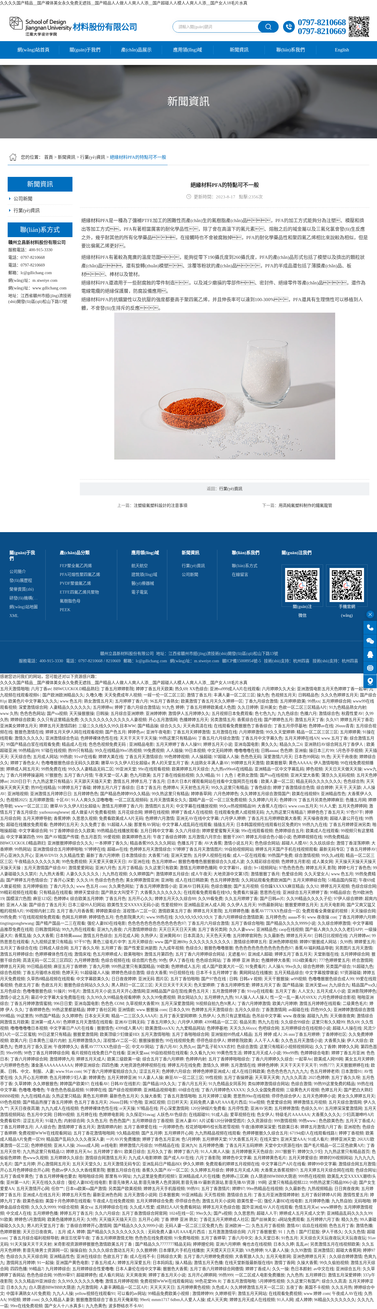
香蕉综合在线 (249, 720)
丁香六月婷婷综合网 (28, 1059)
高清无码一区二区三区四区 (47, 960)
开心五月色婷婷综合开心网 (24, 1170)
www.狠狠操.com (151, 1010)
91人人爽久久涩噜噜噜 (92, 800)
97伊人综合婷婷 (348, 898)
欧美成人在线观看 (322, 831)
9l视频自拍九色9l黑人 (215, 1003)
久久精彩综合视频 (262, 861)
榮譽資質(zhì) (21, 589)
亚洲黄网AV (170, 935)
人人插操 (174, 750)
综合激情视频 (307, 855)
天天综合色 (20, 757)
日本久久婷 (283, 1244)
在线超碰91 (199, 1114)
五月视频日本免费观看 (232, 713)
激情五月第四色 (158, 954)
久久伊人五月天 (241, 905)
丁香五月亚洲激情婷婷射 (276, 1195)
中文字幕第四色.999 (24, 837)
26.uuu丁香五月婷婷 (301, 1034)
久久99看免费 (210, 898)
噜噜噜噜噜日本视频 (28, 1028)
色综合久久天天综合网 (26, 1256)
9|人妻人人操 (277, 1250)
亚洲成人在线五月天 (41, 1195)
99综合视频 (68, 1207)
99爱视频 (111, 837)
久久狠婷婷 (146, 1250)
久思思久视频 (84, 818)
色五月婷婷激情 (224, 880)
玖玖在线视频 (314, 1225)
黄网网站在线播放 (255, 973)
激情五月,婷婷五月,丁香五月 (139, 781)
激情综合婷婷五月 (250, 942)
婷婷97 (238, 1188)
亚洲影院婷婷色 (361, 991)
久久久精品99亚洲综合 (35, 1281)
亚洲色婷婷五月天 (310, 1256)
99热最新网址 (270, 905)
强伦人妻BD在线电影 (106, 923)
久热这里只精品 (66, 1096)
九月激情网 (87, 1287)
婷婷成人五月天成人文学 (302, 1213)
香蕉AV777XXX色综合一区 (275, 911)
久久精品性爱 (71, 855)
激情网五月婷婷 (20, 1263)
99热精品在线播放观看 (117, 831)
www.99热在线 (159, 917)
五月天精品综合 (288, 973)
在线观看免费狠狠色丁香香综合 (243, 726)
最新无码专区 (331, 849)
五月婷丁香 (111, 948)
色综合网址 (365, 1170)
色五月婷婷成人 (107, 954)
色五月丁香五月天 (90, 1102)
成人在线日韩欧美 (191, 880)
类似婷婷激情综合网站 (268, 1084)
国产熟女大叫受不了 (119, 892)
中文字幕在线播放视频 (196, 806)
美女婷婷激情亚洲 (142, 880)
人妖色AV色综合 (172, 1114)
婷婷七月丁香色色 (354, 868)
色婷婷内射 (196, 1059)
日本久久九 (16, 1287)
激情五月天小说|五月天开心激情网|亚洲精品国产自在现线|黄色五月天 (146, 991)
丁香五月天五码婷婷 (243, 1145)
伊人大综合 (357, 1040)
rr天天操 (127, 1108)
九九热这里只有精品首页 (347, 1151)
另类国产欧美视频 (124, 1188)
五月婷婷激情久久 (84, 1040)
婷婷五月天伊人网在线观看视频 (74, 732)
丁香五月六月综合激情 (218, 738)
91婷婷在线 (96, 1090)
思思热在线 (270, 892)
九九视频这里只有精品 (51, 942)
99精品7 (36, 1269)
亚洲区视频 (154, 1102)
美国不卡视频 (317, 1287)
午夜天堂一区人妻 (111, 775)
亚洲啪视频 (17, 794)
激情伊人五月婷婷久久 (188, 713)
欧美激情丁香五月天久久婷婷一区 (212, 701)
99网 (262, 1182)
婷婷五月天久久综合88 (175, 898)
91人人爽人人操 (215, 1151)
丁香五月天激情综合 (143, 757)
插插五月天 (224, 824)
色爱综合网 (292, 874)
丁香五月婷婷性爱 (232, 985)
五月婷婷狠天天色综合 (252, 1151)
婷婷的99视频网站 (335, 1158)
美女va (86, 1207)
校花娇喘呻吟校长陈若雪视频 (212, 1127)
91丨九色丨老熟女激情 (237, 775)
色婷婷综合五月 (289, 831)
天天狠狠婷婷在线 (352, 1065)
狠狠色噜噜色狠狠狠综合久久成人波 (211, 861)
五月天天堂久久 (86, 1164)
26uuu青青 (344, 726)
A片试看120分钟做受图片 (222, 1121)
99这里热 (24, 1016)
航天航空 (139, 566)
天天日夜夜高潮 (24, 1108)
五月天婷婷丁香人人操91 (178, 744)
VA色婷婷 (254, 1250)
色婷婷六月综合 (176, 1071)
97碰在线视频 (53, 750)
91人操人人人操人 (251, 997)
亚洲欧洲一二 (237, 1225)
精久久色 (349, 1219)
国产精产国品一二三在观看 (60, 923)
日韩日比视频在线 (330, 935)
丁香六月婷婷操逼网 (24, 775)
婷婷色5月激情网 (29, 1219)
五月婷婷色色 (85, 794)
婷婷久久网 (348, 1047)
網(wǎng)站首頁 (33, 49)
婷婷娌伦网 (203, 1244)
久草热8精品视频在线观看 (50, 979)
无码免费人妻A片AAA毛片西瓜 (218, 1102)
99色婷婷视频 (176, 757)
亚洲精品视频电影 (159, 1090)
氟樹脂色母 (70, 601)
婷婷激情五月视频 (309, 1102)
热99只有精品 (80, 750)
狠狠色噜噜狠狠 (218, 948)
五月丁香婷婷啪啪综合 (228, 1059)
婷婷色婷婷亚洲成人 (211, 1071)
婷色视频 (314, 769)
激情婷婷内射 (109, 1127)
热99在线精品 (43, 787)
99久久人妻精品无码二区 (90, 769)
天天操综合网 (363, 911)
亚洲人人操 (16, 905)
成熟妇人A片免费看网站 (178, 1207)
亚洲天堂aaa (316, 985)
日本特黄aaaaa (68, 935)
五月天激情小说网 (140, 1195)
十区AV (62, 800)
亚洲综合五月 (348, 1269)
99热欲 (66, 757)
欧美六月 (18, 1040)
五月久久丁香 (159, 1151)
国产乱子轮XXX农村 (216, 1047)
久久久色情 (354, 1232)
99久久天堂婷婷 (280, 732)
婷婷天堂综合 (86, 892)
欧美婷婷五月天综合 (190, 769)
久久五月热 (341, 1287)
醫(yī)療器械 (142, 583)
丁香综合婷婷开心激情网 (88, 1225)
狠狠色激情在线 (28, 732)
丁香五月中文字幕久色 (261, 738)
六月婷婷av (359, 935)
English (342, 49)
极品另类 (247, 1022)
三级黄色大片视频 (302, 1090)
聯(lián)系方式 (244, 566)
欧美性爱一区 (249, 1201)
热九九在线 (268, 1022)
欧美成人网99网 (328, 1059)
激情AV (293, 1225)
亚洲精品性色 (333, 794)
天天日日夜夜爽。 (39, 1232)
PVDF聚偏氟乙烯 (75, 583)
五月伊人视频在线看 (212, 855)
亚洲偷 (301, 750)
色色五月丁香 (341, 1225)
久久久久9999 (43, 1207)
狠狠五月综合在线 (123, 1170)
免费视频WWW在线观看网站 (45, 1133)
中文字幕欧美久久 (92, 979)
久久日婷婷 (247, 707)
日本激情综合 (133, 855)
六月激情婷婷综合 (140, 929)
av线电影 (109, 1145)
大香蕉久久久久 (326, 1114)
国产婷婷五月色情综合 (26, 880)
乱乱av (302, 1244)
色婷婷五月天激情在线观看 (88, 1022)
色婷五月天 (331, 1090)
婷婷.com (30, 1300)
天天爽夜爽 (136, 1275)
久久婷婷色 (72, 1016)
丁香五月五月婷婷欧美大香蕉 (274, 818)
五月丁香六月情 (78, 775)
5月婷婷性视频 (271, 1281)
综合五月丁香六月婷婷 (162, 1059)
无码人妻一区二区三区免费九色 (194, 1225)
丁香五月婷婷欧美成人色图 (210, 707)
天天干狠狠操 (276, 979)
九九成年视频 (171, 948)
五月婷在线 (86, 1114)
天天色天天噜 (218, 935)
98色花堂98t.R (208, 1281)
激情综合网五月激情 (357, 1164)
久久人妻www (241, 929)
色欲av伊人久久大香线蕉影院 (78, 1170)
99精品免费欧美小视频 (169, 1293)
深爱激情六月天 (277, 757)
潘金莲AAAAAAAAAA (52, 1065)
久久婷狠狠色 (45, 1084)
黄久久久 (269, 744)
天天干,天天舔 (348, 787)
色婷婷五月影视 (295, 861)
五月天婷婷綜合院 (309, 880)
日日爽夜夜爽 (346, 1188)
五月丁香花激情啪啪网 (94, 1133)
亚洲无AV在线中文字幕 (197, 818)
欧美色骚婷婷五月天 (66, 1219)
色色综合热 (353, 781)
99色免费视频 (74, 861)
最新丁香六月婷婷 (102, 855)
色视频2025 (16, 800)
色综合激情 (247, 1047)
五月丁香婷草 (213, 1238)
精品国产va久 (364, 985)
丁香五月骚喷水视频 (41, 973)
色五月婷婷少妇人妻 (68, 1077)
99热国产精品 (47, 1016)
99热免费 (8, 917)
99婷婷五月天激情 (247, 763)
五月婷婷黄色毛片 (269, 1158)
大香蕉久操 (334, 1040)
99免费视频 (153, 750)
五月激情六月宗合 (204, 837)
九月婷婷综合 (57, 1269)
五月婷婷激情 (41, 800)
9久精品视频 (128, 1133)
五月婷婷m (103, 707)
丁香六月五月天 (192, 1084)
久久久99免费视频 (158, 997)
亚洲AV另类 (261, 1108)
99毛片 (74, 991)
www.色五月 (71, 701)
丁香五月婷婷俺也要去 (55, 1176)
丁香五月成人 (103, 1263)
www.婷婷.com (317, 1293)
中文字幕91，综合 (235, 868)
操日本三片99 (321, 750)
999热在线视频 (311, 1176)
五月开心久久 (140, 898)
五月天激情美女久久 (168, 800)
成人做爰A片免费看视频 (93, 812)
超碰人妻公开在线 (346, 818)
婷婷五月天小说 (217, 744)
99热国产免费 (280, 855)
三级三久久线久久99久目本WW (106, 726)
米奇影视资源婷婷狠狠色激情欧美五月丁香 (93, 1244)
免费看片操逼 (245, 892)
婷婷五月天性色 (76, 1195)
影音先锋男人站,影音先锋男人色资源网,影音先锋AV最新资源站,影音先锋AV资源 (182, 1182)
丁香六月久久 (61, 886)
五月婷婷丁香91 (107, 1151)
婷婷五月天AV (299, 935)
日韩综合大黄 (169, 1256)
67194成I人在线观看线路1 (313, 1133)
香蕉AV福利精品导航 (314, 948)
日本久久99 (179, 1010)
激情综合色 (329, 713)
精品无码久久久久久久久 (318, 781)
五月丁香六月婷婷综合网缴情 (216, 1269)
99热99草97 (64, 1275)
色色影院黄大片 (129, 917)
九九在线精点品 (35, 1096)
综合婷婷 (324, 787)
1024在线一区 (181, 1213)
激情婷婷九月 (61, 1059)
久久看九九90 (202, 1053)
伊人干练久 (332, 1232)
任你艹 (57, 1188)
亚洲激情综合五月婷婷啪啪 (57, 849)
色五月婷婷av (164, 861)
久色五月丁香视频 (268, 1225)
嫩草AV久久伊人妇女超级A (75, 806)
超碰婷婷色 (86, 1275)
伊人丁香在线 (181, 960)
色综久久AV (312, 1108)
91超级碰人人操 (94, 973)
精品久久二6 (291, 744)
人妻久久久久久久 (83, 874)
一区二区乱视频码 (131, 800)
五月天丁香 (285, 991)
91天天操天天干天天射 (31, 1244)
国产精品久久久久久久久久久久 (116, 1232)
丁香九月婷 (99, 966)
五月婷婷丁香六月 (131, 701)
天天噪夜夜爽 (315, 818)
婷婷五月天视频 (334, 886)
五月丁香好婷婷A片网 (321, 1195)
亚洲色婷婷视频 (283, 942)
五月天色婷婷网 (352, 806)
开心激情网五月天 (53, 1164)
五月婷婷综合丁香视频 (152, 1121)
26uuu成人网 (87, 1145)
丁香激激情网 (274, 1010)
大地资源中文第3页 (231, 874)
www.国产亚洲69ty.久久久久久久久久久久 (193, 942)
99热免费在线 (53, 769)
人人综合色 (45, 1127)
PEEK (65, 610)
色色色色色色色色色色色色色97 (157, 923)
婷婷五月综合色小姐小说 (268, 837)
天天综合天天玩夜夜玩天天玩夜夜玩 (333, 1238)
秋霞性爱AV (352, 713)
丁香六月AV (166, 1047)
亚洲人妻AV (186, 1121)
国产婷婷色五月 (278, 720)
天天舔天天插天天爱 (92, 781)
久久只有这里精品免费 (57, 720)
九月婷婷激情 (86, 960)
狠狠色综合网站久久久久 (86, 985)
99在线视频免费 (180, 1040)
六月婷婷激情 (251, 732)
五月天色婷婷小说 (318, 1096)
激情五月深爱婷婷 (344, 1275)
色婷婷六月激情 (159, 818)
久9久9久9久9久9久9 (193, 917)
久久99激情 (301, 1250)
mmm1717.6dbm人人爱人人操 (178, 1300)
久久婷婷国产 (141, 874)
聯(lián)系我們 (290, 49)
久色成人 (220, 1287)
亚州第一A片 (18, 1182)
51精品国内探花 (342, 880)
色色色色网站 (32, 713)
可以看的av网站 (131, 1293)
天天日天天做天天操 (343, 769)
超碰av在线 (117, 849)
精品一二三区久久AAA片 (134, 1016)
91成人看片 (318, 1139)
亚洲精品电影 (141, 744)
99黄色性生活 (229, 1053)
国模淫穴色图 (18, 898)
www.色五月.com (91, 886)
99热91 (193, 1188)
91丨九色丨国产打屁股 (299, 1232)
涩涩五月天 (149, 1071)
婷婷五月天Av (78, 1151)
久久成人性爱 (142, 1207)
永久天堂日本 (266, 1238)
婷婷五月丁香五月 (76, 1213)
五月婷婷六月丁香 (322, 1219)
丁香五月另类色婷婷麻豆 (320, 800)
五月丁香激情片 (215, 1188)
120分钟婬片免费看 (208, 1108)
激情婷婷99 (202, 1293)
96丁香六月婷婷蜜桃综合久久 (110, 1071)
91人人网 (285, 1300)
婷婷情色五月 (101, 917)
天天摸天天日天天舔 (224, 1250)
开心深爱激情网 (174, 1108)
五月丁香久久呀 (84, 948)
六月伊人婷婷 (233, 818)
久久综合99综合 (295, 1022)
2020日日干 (20, 781)
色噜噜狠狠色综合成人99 (331, 979)
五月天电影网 (332, 905)
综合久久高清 (334, 1281)
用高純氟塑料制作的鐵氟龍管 (305, 505)
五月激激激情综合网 (226, 1232)
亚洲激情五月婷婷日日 (50, 794)
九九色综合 (287, 713)
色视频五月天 (283, 695)
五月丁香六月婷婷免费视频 (208, 1256)
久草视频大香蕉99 (142, 1003)
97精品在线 (147, 1108)
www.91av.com (68, 1071)
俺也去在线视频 (256, 1244)
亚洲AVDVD (46, 855)
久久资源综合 (259, 1121)
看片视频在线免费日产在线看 (98, 1053)
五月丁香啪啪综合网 (190, 1034)
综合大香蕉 (156, 973)
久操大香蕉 (150, 1096)
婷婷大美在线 (110, 757)
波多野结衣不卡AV (125, 1306)
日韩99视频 (64, 1114)
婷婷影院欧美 (239, 1040)
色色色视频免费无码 (108, 744)
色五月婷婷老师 (324, 1071)
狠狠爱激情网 (85, 1034)
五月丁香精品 (130, 868)
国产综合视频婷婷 (124, 1090)
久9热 (92, 1219)
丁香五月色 (115, 898)
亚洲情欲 (126, 1010)
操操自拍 (78, 1250)
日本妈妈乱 (163, 1263)
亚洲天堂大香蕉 (304, 775)
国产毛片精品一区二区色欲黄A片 (334, 1145)
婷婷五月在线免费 (184, 1065)
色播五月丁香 (189, 843)
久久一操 (280, 1269)
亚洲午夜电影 (158, 732)
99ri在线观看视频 (154, 769)
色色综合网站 (267, 843)
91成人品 (219, 1114)
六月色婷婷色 (226, 794)
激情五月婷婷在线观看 (319, 1003)
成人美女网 (322, 861)
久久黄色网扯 (121, 886)
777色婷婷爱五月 (334, 960)
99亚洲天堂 (125, 769)
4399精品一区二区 (220, 1022)
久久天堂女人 (316, 874)
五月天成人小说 (330, 991)
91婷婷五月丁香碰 (74, 787)
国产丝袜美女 (263, 1219)
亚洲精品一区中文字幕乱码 (279, 769)
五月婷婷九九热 (218, 997)
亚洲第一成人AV (46, 1022)
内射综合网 (74, 1121)
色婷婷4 (61, 898)
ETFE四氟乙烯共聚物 (79, 592)
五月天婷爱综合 (302, 1158)
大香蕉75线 (158, 855)
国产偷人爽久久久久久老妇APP (333, 929)
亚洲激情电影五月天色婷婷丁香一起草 (332, 689)
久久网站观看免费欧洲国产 (266, 880)
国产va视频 (57, 713)
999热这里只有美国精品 (133, 966)
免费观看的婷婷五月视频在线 (232, 1164)
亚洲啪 (167, 880)
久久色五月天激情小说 (301, 1040)
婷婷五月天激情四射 (57, 726)
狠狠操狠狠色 (151, 1040)
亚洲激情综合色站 (61, 738)
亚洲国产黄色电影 (72, 1263)
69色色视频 (10, 1102)
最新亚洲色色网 (107, 1195)
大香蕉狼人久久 (249, 1256)
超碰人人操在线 (347, 1028)
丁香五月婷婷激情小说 (156, 886)
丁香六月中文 (240, 1238)
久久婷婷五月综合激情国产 (265, 794)
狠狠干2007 (233, 837)
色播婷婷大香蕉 (275, 960)
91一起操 (45, 1263)
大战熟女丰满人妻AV (210, 763)
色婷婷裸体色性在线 (99, 738)
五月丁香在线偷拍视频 (173, 775)
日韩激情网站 (47, 929)
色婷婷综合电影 (314, 1053)
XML (14, 616)
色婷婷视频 (41, 1145)
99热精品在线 (166, 1145)
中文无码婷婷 (219, 750)
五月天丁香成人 (359, 1121)
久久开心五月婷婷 (30, 1077)
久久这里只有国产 (303, 1281)
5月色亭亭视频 (349, 750)
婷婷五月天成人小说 (262, 1053)
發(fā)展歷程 (20, 580)
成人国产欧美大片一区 (222, 966)
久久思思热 (244, 1213)
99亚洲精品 (191, 1195)
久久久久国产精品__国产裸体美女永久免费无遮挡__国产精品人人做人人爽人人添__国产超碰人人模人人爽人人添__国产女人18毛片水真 (123, 3)
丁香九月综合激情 (261, 701)
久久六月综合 (187, 831)
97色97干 (354, 812)
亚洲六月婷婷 (228, 1244)
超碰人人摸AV (294, 843)
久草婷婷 (22, 1084)
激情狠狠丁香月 (265, 874)
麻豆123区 (42, 898)
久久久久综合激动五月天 (111, 1250)
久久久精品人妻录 (57, 1300)
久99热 (346, 942)
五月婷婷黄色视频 (193, 1287)
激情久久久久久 (28, 738)
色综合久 (194, 948)
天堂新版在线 (326, 954)
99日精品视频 (39, 966)
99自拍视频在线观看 (169, 1053)
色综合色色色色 (109, 880)
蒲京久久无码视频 (337, 775)
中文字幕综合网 (33, 831)
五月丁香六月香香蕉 (75, 911)
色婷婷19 (288, 800)
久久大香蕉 (43, 935)
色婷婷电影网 (111, 1114)
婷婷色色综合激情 (127, 973)
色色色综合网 (39, 1275)
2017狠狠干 (285, 1151)
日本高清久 (193, 935)
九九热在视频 (114, 874)
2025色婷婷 (318, 1077)
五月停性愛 (238, 1108)
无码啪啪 (362, 1201)
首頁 (48, 157)
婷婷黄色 (97, 1077)
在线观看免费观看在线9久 (207, 892)
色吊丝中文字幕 (266, 1016)
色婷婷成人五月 (185, 966)
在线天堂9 (269, 1139)
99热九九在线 (314, 824)
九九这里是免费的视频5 (154, 1176)
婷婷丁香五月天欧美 (154, 689)
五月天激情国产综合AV (45, 868)
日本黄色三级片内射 (47, 1040)
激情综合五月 (239, 1195)
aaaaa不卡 (296, 917)
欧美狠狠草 (276, 763)
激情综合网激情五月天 (105, 1158)
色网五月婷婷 (74, 917)
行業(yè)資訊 (92, 157)
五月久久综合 (247, 1010)
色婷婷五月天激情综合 (150, 849)
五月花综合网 (130, 812)
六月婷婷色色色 (14, 1065)
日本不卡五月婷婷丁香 (216, 973)
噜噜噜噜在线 (246, 750)
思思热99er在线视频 (251, 1096)
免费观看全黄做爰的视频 (325, 911)
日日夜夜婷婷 (123, 979)
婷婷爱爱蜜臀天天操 (220, 831)
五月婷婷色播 (236, 911)
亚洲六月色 (105, 868)
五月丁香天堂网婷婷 (177, 1016)
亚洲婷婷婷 (155, 713)
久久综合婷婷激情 (334, 923)
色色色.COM (112, 1003)
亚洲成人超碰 (260, 954)
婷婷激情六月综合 (135, 1145)
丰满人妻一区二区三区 (234, 695)
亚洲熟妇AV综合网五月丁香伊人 (334, 744)
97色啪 (136, 1102)
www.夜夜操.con (321, 917)
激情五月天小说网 (218, 1201)
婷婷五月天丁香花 (356, 720)
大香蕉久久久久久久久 (160, 892)
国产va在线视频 (274, 775)
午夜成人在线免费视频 (113, 1201)
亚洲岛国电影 (246, 744)
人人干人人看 (266, 1040)
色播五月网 (355, 800)
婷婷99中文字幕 (321, 1164)
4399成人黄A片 (129, 1028)
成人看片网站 (111, 1275)
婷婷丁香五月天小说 (167, 1275)
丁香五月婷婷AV (361, 849)
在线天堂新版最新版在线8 (248, 1263)
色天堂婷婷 (204, 985)
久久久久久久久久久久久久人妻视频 (113, 720)
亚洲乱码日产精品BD (161, 1164)
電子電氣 (139, 592)
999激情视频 (285, 1121)
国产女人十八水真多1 (64, 1306)
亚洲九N (188, 1145)
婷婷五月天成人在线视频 (252, 1300)
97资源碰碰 (350, 973)
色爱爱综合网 (279, 1102)
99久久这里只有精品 (229, 787)
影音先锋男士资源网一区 (45, 1250)
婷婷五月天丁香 (266, 985)
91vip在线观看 (260, 991)
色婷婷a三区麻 (235, 1176)
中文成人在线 (18, 1213)
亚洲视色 (352, 1127)
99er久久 (203, 1213)
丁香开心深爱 (61, 880)
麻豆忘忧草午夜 (75, 1238)
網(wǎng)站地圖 (23, 607)
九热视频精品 (319, 1188)
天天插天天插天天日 (117, 1219)
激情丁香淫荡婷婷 (352, 843)
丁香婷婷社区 (334, 1034)
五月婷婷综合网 (336, 701)
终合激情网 (362, 960)
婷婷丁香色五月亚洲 (160, 1139)
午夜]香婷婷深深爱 (258, 1127)
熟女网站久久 (189, 997)
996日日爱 (63, 1003)
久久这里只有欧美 (161, 868)
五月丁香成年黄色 (16, 1176)
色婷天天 (70, 973)
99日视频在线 (181, 973)
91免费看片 (255, 966)
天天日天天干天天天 (173, 985)
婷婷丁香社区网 (101, 1010)
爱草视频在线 (242, 1114)
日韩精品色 (308, 695)
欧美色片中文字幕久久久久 (33, 701)
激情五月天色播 (208, 1263)
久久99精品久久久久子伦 (309, 898)
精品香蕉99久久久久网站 (152, 843)
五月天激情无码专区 (121, 1164)
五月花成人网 (126, 935)
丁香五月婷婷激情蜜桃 (31, 1003)
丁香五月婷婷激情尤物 (112, 1238)
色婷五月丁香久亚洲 (33, 1047)
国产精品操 (148, 726)
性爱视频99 (171, 905)
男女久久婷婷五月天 (356, 1096)
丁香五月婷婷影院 (117, 689)
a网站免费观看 (291, 1219)
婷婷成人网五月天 (22, 769)
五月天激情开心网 (32, 1188)
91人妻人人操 (150, 1077)
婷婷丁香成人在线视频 (191, 812)
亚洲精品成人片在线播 (199, 1176)
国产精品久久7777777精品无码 (163, 1244)
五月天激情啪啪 (14, 689)
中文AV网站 (142, 1047)
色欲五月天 (51, 985)
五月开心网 (148, 1219)
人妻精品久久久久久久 (70, 707)
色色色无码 (251, 757)
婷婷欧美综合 (108, 911)
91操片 (60, 991)
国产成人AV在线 (178, 1158)
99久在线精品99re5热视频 (118, 750)
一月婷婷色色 (171, 1127)
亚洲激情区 (323, 1250)
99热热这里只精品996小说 (333, 1182)
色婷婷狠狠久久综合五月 (265, 1133)
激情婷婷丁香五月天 (76, 1127)
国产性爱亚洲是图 (140, 948)
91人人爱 (328, 806)
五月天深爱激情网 (177, 1003)
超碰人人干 (267, 1213)
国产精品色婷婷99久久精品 (125, 794)
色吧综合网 (268, 1028)
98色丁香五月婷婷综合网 (46, 1053)
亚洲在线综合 (88, 1256)
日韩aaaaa (269, 750)
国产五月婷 (151, 1133)
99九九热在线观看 (78, 929)
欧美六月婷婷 (284, 1003)
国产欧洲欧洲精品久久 (63, 695)
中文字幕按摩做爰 (321, 973)
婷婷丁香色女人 (24, 763)
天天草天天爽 (267, 1077)
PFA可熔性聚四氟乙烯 (80, 574)
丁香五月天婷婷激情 (191, 732)
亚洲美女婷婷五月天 (18, 726)
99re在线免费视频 (26, 1306)
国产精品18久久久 (159, 1084)
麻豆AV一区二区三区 (184, 1077)
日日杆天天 (177, 1102)
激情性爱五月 (355, 1195)
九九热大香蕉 (51, 874)
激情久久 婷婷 (216, 1065)
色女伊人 (265, 1114)
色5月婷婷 (190, 1139)
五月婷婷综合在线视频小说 (305, 1028)
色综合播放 (221, 886)
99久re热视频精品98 (237, 806)
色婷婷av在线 (321, 726)
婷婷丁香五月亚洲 (347, 1053)
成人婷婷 (303, 1300)
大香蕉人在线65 (271, 806)
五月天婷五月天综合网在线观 (326, 1170)
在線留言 (240, 574)
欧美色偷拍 (33, 1201)
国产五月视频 (246, 886)
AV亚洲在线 (139, 861)
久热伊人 (149, 935)
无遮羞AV (237, 954)
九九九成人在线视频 (59, 1108)
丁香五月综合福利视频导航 (34, 1238)
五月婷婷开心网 (178, 1133)
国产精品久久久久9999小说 (290, 923)
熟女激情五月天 (98, 701)
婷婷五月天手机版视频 (164, 1188)
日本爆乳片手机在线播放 (181, 1250)
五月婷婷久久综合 (66, 1158)
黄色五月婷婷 (95, 1096)
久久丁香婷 (325, 1047)
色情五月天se (306, 1207)
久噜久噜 (94, 695)
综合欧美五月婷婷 (86, 898)
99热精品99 (29, 750)
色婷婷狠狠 (10, 1232)
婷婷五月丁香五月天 (293, 954)
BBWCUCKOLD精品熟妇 (76, 689)
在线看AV (99, 1084)
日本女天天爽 (97, 1016)
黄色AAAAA (300, 763)
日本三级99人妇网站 (86, 905)
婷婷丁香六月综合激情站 (137, 707)
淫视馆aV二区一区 (139, 911)
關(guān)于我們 (85, 49)
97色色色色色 (291, 868)
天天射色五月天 (194, 787)
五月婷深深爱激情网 (343, 1108)
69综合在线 (188, 1090)
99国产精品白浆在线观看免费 (33, 744)
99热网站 (22, 849)
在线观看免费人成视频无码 (239, 812)
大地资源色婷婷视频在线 (143, 1065)
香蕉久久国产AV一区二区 (165, 1170)
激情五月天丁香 (309, 720)
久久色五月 (97, 1121)
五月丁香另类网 (212, 929)
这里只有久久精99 (328, 1022)
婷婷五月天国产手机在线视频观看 (286, 849)
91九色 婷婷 (173, 707)
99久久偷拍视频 (334, 1263)
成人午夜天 (201, 874)
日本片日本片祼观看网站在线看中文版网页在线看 (213, 781)
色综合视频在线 (115, 960)
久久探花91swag (140, 1114)
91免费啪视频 (186, 1238)
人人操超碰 (201, 757)
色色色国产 (119, 1121)
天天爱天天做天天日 (107, 861)
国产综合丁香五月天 (47, 905)
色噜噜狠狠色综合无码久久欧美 (70, 763)
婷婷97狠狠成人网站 (319, 942)
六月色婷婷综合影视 (336, 997)
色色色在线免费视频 (153, 1238)
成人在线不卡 (142, 1256)
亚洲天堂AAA (293, 1139)
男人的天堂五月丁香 (169, 763)
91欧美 (6, 1219)
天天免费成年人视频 (122, 695)
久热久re (187, 1047)
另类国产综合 (338, 966)
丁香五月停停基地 (290, 726)
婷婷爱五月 (364, 942)
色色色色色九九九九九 (287, 1071)
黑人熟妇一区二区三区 (132, 985)
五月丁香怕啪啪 (184, 979)
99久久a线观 (332, 855)
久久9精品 (205, 775)
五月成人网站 (45, 757)
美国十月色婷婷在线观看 (68, 1201)
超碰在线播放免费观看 (26, 824)
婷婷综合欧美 (22, 720)
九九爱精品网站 (190, 1028)
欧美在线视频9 (305, 794)
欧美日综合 (134, 1151)
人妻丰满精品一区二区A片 (124, 1287)
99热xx (313, 701)
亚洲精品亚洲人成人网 (204, 905)
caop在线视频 (291, 929)
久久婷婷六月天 (263, 800)
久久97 (332, 720)
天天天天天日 (162, 1287)
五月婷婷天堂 (214, 1139)
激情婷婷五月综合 (172, 874)
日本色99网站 (306, 757)
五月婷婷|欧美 (292, 701)
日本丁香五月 (148, 787)
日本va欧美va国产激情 (86, 1188)
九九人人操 (62, 1293)
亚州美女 (268, 707)
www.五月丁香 (334, 738)
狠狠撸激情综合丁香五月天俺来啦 (107, 1300)
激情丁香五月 (199, 695)
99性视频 (213, 1077)
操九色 (263, 695)
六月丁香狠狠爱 (261, 1232)
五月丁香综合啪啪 (247, 923)
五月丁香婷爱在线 (140, 1127)
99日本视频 (195, 750)
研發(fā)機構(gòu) (23, 598)
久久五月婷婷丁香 (241, 898)
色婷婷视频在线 (307, 837)
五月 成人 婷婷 (71, 1232)
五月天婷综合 (140, 942)
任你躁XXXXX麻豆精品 (282, 886)
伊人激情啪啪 (326, 763)
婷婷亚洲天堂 (342, 1139)
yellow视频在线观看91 (95, 1293)
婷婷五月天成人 (90, 1059)
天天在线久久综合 (49, 1182)
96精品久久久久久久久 (334, 1300)
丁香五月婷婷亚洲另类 (349, 824)
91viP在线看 (85, 757)
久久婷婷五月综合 (207, 1170)
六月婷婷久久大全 (278, 689)
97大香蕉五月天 (243, 1139)
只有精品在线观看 (55, 892)
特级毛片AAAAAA (292, 1114)
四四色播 (110, 1065)
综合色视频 (10, 973)
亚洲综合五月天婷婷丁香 (305, 892)
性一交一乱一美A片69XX (293, 997)
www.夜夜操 (294, 1016)
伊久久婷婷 (193, 1164)
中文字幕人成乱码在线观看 (186, 824)
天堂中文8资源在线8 (283, 1145)
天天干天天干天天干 (298, 1065)
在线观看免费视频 (285, 1293)
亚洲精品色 (266, 929)
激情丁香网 (284, 1263)
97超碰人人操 (226, 757)
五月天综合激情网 (344, 1102)
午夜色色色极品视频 (65, 1090)
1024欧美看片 (304, 960)
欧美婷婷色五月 (136, 837)
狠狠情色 (105, 1028)
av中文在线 (323, 1269)
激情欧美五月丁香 (174, 911)
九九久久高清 (294, 1077)
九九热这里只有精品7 (285, 812)
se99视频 (298, 979)
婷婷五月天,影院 (321, 868)
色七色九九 (265, 713)
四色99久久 (321, 1010)
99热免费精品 (336, 837)
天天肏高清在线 (197, 726)
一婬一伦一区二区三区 (164, 695)
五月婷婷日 (315, 1275)
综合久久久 (170, 726)
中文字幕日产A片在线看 (72, 1028)
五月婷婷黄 (350, 732)
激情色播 (364, 1225)
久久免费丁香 (92, 824)
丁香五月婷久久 (161, 1022)
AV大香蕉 (213, 843)
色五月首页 (91, 837)
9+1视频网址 (265, 868)
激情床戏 (82, 954)
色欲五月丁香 (26, 985)
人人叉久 (306, 991)
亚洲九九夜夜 (109, 929)
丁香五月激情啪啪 (179, 1096)
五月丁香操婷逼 (238, 1077)
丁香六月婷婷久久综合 (272, 1059)
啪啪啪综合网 (90, 1176)
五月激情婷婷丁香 (228, 991)
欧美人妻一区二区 (277, 781)
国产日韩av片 (272, 898)
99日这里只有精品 (54, 1034)
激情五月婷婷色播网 (198, 868)
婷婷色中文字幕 (236, 1158)
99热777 (326, 1065)
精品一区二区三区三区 (317, 732)
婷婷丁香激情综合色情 (293, 787)
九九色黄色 (96, 1306)
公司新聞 (23, 198)
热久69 (181, 689)
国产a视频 (223, 1213)
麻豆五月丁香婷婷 (70, 966)
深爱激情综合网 (33, 707)
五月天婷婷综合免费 (154, 1201)
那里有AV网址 (147, 824)
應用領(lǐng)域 (187, 49)
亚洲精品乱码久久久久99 (349, 1213)
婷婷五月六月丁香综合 (113, 787)
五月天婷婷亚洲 (121, 1077)
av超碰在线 (298, 1010)
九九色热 (295, 1275)
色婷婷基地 (217, 1028)
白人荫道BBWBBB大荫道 (273, 1176)
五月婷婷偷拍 (35, 886)
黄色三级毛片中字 (109, 942)
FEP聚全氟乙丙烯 (76, 566)
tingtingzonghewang (17, 923)
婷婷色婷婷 (267, 1065)
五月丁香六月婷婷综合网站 (200, 954)
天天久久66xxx (242, 1028)
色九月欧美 (140, 775)
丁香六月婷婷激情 (253, 1003)
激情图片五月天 (159, 806)
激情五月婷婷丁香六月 (122, 806)
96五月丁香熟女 (164, 701)
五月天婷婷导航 (37, 818)
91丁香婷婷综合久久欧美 (72, 831)
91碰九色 (53, 1121)
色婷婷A (170, 787)
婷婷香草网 (201, 794)
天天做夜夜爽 (342, 1016)
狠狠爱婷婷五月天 (301, 905)
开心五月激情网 (162, 720)
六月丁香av (41, 689)
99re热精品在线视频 (265, 1188)
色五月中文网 (39, 1114)
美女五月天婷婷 (359, 1059)
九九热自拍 (341, 1201)
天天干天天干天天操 (138, 738)
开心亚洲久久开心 (16, 855)
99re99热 (14, 1053)
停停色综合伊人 (210, 1040)
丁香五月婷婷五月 (16, 1127)
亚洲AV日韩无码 (194, 886)
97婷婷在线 (95, 849)
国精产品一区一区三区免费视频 (218, 800)
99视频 (14, 1300)
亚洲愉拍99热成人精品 (231, 1034)
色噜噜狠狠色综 (37, 991)
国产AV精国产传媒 (61, 837)
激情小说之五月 (14, 997)
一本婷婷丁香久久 (111, 843)
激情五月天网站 (252, 1293)
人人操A (275, 966)
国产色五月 (115, 732)
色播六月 (308, 713)
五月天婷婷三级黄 (214, 1096)
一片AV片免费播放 (123, 1139)
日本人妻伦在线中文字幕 (138, 1269)
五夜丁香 (294, 1287)
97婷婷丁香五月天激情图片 (197, 849)
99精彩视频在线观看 (18, 892)
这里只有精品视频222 (287, 1182)
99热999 (226, 1275)
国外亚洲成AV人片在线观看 (267, 1207)
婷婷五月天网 (12, 966)
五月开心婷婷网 (202, 1275)
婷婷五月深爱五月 (134, 1263)
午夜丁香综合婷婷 (169, 837)
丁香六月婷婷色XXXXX (223, 1090)
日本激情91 (351, 1071)
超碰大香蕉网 (348, 1250)
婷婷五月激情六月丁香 (321, 1127)
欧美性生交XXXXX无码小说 (133, 905)
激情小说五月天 (238, 843)
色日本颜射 (301, 1269)
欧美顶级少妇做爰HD (119, 1034)
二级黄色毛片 (355, 1003)
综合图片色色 (144, 960)
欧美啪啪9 (133, 954)
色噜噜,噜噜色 (31, 1090)
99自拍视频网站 (238, 849)
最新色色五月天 (124, 1096)
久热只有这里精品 (233, 1016)
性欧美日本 (288, 1127)
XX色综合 (198, 689)
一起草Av (303, 1059)
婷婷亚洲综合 (87, 1065)
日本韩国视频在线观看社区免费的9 (268, 824)
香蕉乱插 (22, 935)
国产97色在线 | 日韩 (219, 979)
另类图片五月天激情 (353, 948)
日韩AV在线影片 (125, 1084)
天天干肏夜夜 (345, 757)
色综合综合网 (363, 886)
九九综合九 (339, 985)
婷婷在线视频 (156, 812)
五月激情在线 (224, 732)
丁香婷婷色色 (37, 1010)
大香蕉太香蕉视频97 (279, 1170)
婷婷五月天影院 (207, 911)
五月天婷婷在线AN (302, 738)
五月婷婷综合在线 (111, 1207)
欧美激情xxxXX (159, 1028)
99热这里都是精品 (68, 1010)
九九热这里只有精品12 (43, 1151)
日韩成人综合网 (53, 948)
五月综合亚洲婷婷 (126, 713)
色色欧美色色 (331, 1121)
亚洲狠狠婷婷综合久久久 (70, 843)
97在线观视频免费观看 (39, 917)
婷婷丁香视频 (351, 1133)
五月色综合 (10, 991)
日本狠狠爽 (169, 1195)
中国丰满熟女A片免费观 (28, 1293)
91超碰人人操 (119, 824)
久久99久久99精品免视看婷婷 (113, 997)
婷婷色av (136, 732)
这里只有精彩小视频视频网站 (286, 1047)
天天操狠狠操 (81, 713)
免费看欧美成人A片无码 (121, 818)
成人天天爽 (217, 1300)
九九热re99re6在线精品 (231, 769)
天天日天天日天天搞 (177, 929)
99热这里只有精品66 (177, 738)
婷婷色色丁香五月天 (325, 812)
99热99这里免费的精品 (334, 1084)
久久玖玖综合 (322, 843)
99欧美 (163, 966)
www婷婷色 (331, 1207)
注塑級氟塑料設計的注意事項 (160, 505)
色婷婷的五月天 (63, 824)
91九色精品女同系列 (227, 1084)
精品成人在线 (74, 744)
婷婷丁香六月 (186, 1151)
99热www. (308, 1121)
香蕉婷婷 (62, 818)
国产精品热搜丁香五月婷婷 (47, 1102)
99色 (163, 960)
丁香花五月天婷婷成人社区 (224, 1219)
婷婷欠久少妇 (309, 1151)
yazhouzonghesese (54, 812)
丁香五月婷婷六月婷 (357, 917)
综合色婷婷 (313, 966)
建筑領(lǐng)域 (144, 574)
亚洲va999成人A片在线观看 (235, 689)
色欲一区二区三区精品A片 (303, 707)
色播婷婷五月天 (193, 720)
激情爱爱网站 (80, 868)
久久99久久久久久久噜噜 (80, 1281)
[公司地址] (370, 681)
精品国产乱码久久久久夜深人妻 (75, 1139)
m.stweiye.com (44, 280)
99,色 (325, 757)
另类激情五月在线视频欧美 (335, 1244)
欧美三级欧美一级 (123, 1059)
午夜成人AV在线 (347, 1293)
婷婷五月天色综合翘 (221, 1207)
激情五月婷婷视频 (121, 1281)
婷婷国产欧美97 (74, 1084)
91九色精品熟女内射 (347, 707)
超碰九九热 (317, 1016)
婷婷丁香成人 (257, 1269)
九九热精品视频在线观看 (217, 1133)
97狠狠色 (53, 775)
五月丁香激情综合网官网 (144, 1213)
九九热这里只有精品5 (52, 781)
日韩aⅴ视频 (250, 979)
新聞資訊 (239, 49)
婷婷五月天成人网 (242, 1170)
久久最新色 (274, 935)
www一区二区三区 (31, 806)
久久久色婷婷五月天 (339, 695)
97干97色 (82, 942)
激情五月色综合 (97, 935)
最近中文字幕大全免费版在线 (58, 997)
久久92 (312, 886)
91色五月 (289, 1238)
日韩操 (102, 713)
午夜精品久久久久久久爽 (37, 861)
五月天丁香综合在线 (18, 948)
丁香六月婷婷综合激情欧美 (238, 917)
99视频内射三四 (40, 911)
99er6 (144, 1300)
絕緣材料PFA (95, 220)
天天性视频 (214, 1195)
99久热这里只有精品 (170, 794)
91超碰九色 (363, 966)
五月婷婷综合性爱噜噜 (92, 1269)
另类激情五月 (222, 720)
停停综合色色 (187, 1201)
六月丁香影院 (208, 1158)
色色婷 (286, 750)
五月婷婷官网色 (247, 935)
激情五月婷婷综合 (16, 954)
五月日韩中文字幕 (156, 831)
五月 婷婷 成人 (267, 1034)
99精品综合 (340, 892)
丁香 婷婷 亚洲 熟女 (241, 960)
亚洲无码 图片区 (153, 979)
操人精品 (183, 1263)
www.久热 (9, 713)
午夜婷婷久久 (66, 1047)
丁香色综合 (260, 787)
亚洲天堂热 (181, 855)
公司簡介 (17, 571)
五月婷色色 (275, 917)
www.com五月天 (303, 806)
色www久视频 (35, 1158)
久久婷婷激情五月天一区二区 (257, 1287)
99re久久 (293, 966)
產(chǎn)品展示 (136, 49)
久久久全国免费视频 (265, 1090)
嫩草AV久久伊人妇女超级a (125, 763)
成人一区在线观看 (249, 855)
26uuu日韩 (118, 1102)
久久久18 (84, 880)
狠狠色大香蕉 (175, 1269)
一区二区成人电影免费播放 (260, 1275)
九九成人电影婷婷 (144, 1158)
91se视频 (256, 1102)
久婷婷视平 (225, 1293)
